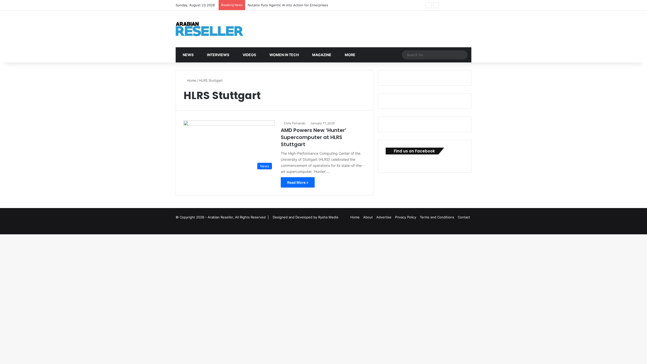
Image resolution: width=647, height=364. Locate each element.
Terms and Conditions (437, 217)
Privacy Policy (405, 217)
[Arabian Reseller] (213, 29)
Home (191, 80)
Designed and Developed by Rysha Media (305, 217)
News (188, 55)
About (368, 217)
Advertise (383, 217)
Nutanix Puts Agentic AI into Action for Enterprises (288, 5)
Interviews (217, 55)
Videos (249, 55)
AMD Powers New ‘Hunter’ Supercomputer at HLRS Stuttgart (313, 137)
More (349, 55)
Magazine (321, 55)
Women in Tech (284, 55)
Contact (464, 217)
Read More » (297, 182)
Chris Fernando (294, 123)
